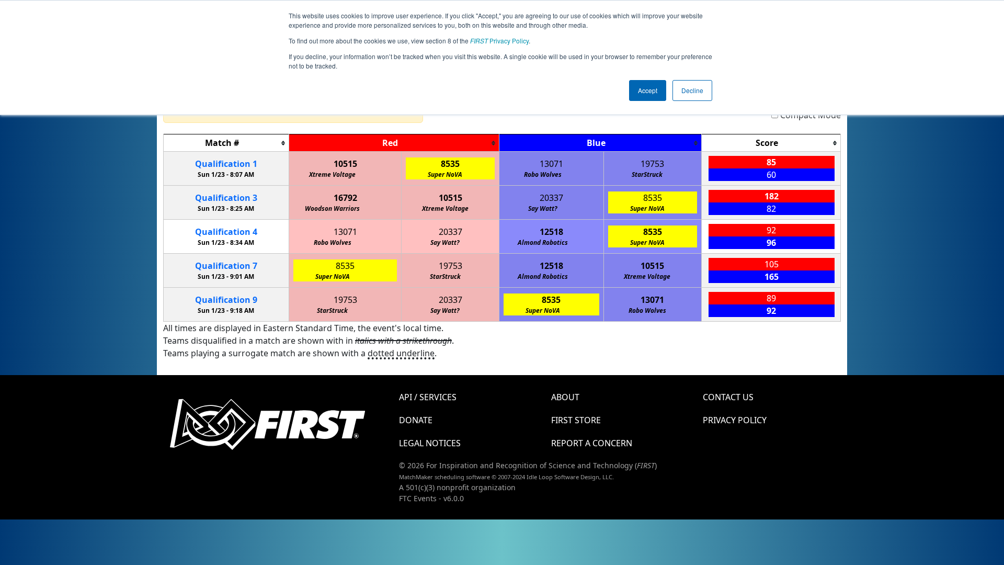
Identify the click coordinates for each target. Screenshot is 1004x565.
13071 (551, 164)
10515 (345, 164)
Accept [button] (647, 90)
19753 (652, 164)
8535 (450, 164)
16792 (345, 198)
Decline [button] (692, 90)
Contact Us (728, 397)
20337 (551, 198)
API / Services (428, 397)
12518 (551, 232)
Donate (415, 420)
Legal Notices (430, 443)
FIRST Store (576, 420)
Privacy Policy (499, 40)
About (565, 397)
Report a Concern (591, 443)
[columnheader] (226, 143)
